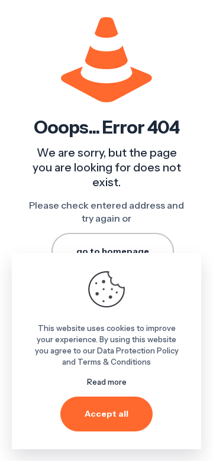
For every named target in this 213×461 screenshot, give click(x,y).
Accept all (106, 413)
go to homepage (112, 251)
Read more (107, 382)
